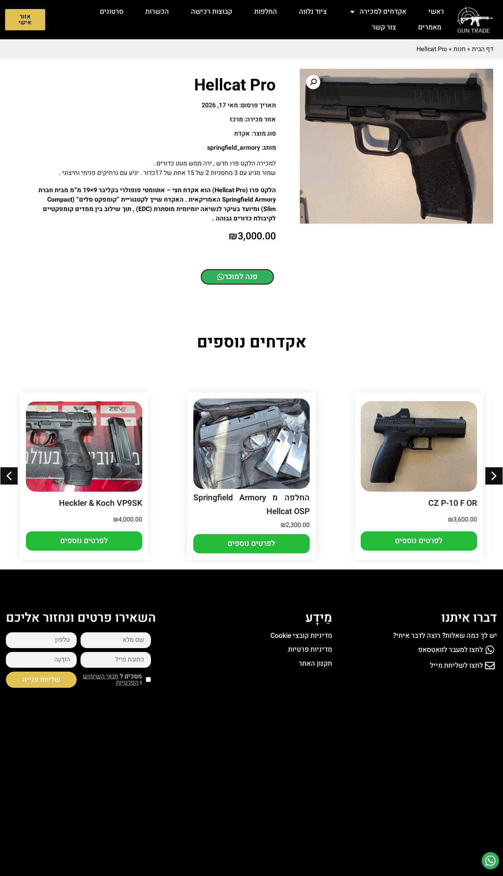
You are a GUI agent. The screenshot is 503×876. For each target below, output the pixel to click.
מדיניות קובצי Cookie (301, 636)
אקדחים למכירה (383, 12)
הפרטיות (127, 682)
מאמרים (429, 27)
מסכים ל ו (112, 679)
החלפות (265, 12)
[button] (313, 82)
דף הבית (482, 49)
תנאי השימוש (100, 676)
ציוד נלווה (313, 12)
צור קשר (384, 27)
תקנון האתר (315, 663)
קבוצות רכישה (211, 12)
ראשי (436, 12)
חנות (459, 49)
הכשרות (157, 12)
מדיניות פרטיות (310, 649)
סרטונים (111, 12)
